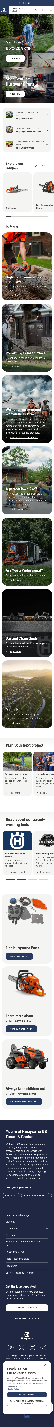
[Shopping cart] (43, 10)
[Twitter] (43, 1347)
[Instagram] (21, 1347)
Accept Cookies (27, 1395)
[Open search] (36, 10)
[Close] (45, 1365)
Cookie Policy (13, 1389)
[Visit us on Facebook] (11, 1347)
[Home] (4, 10)
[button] (7, 216)
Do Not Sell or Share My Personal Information (27, 1402)
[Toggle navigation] (50, 10)
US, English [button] (14, 11)
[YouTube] (32, 1347)
